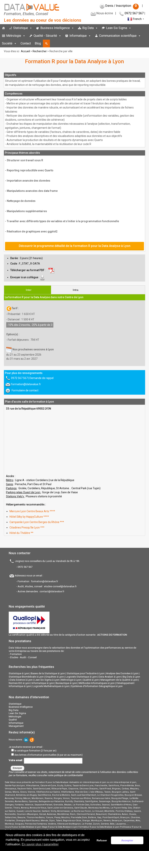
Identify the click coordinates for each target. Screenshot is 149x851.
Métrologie (13, 36)
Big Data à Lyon (131, 676)
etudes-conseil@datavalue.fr (60, 586)
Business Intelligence (55, 28)
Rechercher (40, 51)
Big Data (88, 28)
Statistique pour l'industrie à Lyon (85, 673)
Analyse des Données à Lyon (122, 673)
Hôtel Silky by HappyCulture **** (29, 516)
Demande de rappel (41, 377)
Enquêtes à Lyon (54, 676)
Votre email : (16, 760)
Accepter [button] (127, 840)
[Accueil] (3, 28)
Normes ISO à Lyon (19, 683)
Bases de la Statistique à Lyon (48, 673)
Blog (38, 43)
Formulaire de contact (25, 390)
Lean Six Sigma (116, 28)
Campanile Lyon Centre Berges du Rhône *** (37, 522)
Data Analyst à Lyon (110, 676)
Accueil (25, 51)
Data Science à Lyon (21, 679)
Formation (16, 654)
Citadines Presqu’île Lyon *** (27, 527)
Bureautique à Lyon (66, 683)
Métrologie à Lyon (71, 679)
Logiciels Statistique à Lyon (81, 676)
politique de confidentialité (68, 775)
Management (16, 726)
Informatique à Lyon (43, 683)
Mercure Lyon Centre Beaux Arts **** (32, 511)
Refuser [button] (102, 840)
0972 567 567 (134, 13)
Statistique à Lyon (19, 673)
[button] (46, 43)
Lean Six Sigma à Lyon (46, 679)
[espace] (145, 36)
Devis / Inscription (121, 6)
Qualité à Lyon (91, 679)
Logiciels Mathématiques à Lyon (51, 686)
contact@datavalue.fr (52, 591)
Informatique (78, 36)
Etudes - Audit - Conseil (23, 657)
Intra (75, 289)
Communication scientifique (118, 36)
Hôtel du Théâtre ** (21, 532)
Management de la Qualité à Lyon (119, 679)
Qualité (13, 719)
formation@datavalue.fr (26, 384)
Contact (26, 43)
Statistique (20, 28)
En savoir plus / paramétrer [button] (40, 844)
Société (7, 43)
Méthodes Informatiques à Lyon (97, 683)
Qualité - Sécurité (45, 36)
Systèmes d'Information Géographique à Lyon (97, 686)
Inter (28, 289)
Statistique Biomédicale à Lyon (26, 676)
